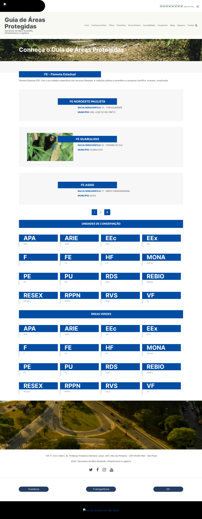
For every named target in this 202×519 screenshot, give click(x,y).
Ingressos (181, 25)
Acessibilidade (149, 25)
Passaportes (162, 25)
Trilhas (111, 25)
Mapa (172, 25)
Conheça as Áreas (98, 25)
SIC (168, 489)
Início (86, 25)
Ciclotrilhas (121, 25)
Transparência (101, 489)
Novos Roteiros (134, 25)
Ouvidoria (33, 489)
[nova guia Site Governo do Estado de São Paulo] (24, 7)
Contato (190, 25)
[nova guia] (198, 6)
